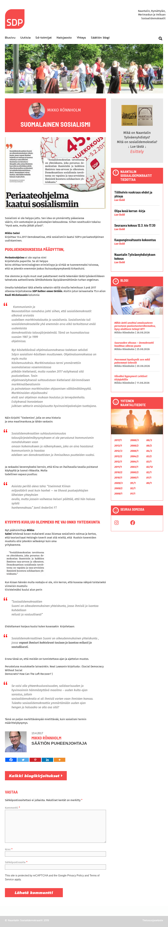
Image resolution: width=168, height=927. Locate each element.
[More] (59, 760)
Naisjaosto (64, 37)
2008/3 (134, 440)
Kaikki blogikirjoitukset (35, 776)
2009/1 (118, 493)
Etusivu (10, 37)
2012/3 (118, 450)
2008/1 (134, 450)
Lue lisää (119, 200)
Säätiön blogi (100, 37)
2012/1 (118, 461)
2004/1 (134, 461)
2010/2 (118, 472)
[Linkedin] (47, 760)
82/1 (148, 472)
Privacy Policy (75, 875)
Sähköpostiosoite (16, 862)
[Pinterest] (35, 760)
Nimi (8, 849)
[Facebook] (11, 760)
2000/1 (134, 477)
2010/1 (118, 477)
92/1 (132, 488)
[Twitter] (23, 760)
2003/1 (134, 466)
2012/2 (118, 456)
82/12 (149, 466)
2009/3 (118, 483)
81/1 (148, 477)
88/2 (149, 445)
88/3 (149, 440)
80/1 (149, 483)
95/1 (133, 483)
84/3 (149, 450)
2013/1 (118, 445)
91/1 (132, 493)
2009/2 (118, 488)
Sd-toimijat (43, 37)
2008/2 (134, 445)
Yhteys (81, 37)
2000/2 (134, 472)
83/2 (149, 456)
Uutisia (25, 37)
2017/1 (118, 440)
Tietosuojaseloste (152, 920)
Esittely (137, 151)
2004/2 (134, 456)
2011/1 (118, 466)
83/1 (148, 461)
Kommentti (12, 807)
